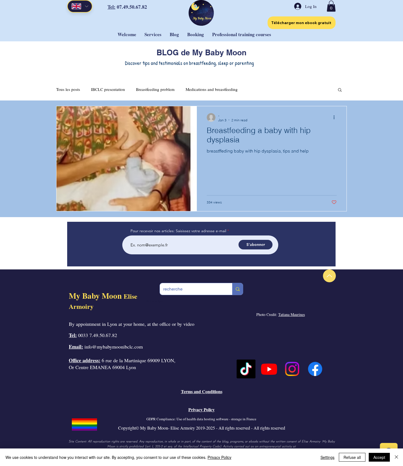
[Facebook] (315, 368)
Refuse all (352, 457)
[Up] (329, 275)
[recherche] (237, 289)
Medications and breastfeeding (212, 89)
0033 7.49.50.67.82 (97, 335)
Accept (379, 457)
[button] (331, 6)
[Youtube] (269, 368)
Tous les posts (68, 89)
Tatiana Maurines (291, 314)
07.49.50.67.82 (132, 6)
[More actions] (336, 117)
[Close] (396, 457)
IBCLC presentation (108, 89)
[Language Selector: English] (79, 6)
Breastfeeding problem (155, 89)
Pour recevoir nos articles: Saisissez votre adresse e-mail (178, 231)
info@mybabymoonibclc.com (113, 346)
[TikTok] (246, 368)
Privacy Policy (219, 457)
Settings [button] (327, 457)
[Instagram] (292, 368)
